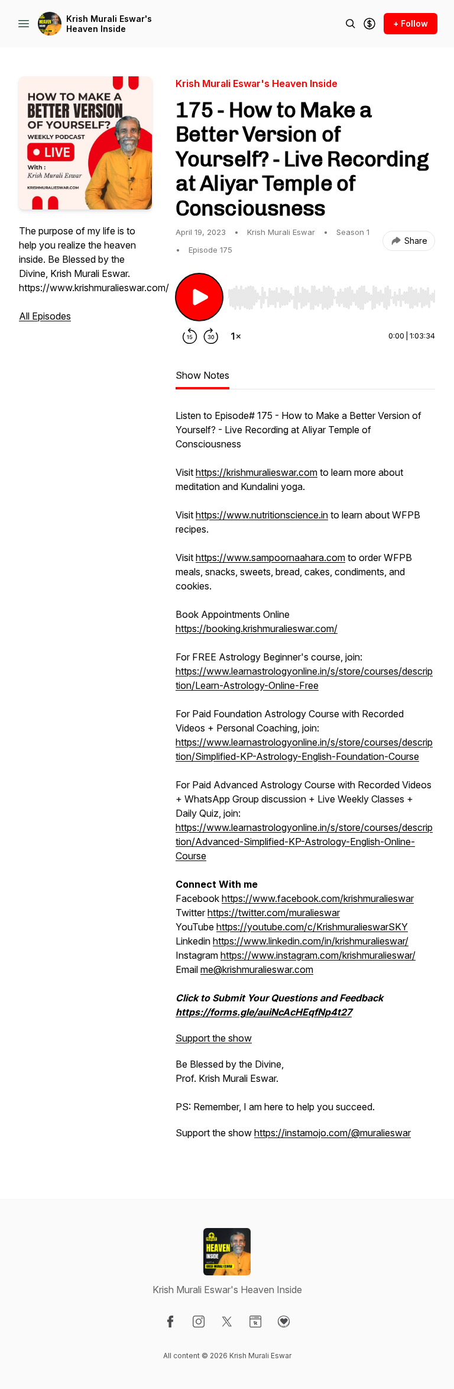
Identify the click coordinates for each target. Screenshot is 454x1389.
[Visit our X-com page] (227, 1321)
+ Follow (410, 23)
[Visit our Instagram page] (199, 1321)
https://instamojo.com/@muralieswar (332, 1133)
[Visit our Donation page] (284, 1321)
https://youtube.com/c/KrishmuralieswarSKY (312, 927)
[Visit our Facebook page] (170, 1321)
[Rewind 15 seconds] (189, 336)
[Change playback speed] (236, 336)
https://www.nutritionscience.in (262, 515)
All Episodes (45, 316)
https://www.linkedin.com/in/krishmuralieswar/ (310, 941)
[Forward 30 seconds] (211, 336)
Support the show (214, 1038)
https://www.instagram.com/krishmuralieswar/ (318, 955)
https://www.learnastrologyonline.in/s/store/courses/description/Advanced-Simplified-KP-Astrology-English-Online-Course (304, 841)
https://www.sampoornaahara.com (270, 557)
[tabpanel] (305, 780)
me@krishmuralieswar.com (256, 969)
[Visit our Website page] (255, 1321)
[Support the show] (369, 24)
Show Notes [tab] (202, 375)
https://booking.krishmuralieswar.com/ (257, 628)
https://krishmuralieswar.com (256, 472)
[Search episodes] (350, 24)
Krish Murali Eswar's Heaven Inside (109, 24)
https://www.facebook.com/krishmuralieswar (318, 898)
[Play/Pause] (199, 297)
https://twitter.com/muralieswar (273, 913)
